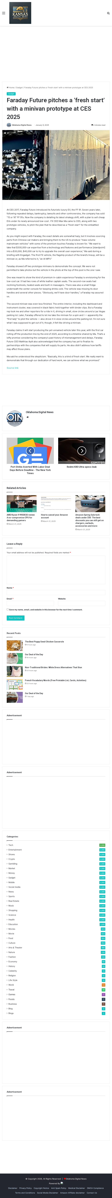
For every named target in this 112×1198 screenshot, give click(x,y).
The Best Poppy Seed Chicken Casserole (44, 641)
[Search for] (108, 14)
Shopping (12, 910)
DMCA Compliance (95, 1188)
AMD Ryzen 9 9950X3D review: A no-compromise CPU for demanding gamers (21, 518)
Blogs (11, 1013)
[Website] (27, 417)
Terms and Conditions (25, 1193)
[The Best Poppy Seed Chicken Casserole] (15, 645)
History (11, 966)
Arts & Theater (15, 947)
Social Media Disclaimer (47, 1193)
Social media (14, 887)
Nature (11, 952)
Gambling (12, 864)
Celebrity (12, 971)
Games (11, 994)
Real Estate (13, 901)
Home (11, 87)
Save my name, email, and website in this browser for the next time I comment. (46, 609)
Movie (11, 933)
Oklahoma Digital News (22, 125)
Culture (11, 943)
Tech (10, 845)
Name (10, 588)
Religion (12, 975)
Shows (11, 854)
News (11, 891)
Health (11, 919)
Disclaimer (12, 1188)
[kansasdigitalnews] (20, 13)
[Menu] (3, 14)
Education (13, 924)
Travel (11, 989)
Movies (11, 929)
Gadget (19, 87)
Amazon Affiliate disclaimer (72, 1193)
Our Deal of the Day (34, 654)
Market (11, 868)
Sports (11, 896)
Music (11, 905)
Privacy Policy (25, 1188)
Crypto (11, 859)
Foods (11, 999)
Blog (10, 1008)
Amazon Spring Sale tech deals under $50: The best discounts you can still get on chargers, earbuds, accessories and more (89, 520)
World (11, 985)
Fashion (12, 957)
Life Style (12, 980)
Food (10, 938)
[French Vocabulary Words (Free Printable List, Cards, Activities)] (15, 684)
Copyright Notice (41, 1188)
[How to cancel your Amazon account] (56, 503)
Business (12, 1004)
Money (11, 873)
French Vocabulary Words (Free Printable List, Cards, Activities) (55, 680)
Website (62, 599)
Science (12, 915)
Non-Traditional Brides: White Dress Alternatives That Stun (53, 667)
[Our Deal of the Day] (15, 658)
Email (10, 599)
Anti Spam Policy (58, 1188)
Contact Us (92, 1193)
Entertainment (15, 850)
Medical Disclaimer (76, 1188)
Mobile (11, 882)
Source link (12, 367)
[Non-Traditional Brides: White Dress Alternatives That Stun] (15, 671)
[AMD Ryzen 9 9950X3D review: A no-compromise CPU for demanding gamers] (22, 503)
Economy (12, 961)
